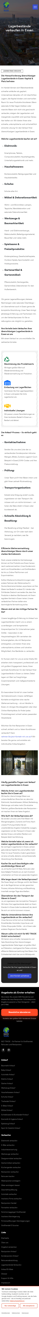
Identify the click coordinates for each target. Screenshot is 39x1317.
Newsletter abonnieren (19, 1012)
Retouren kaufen (7, 1176)
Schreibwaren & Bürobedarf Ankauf (15, 1115)
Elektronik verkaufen (9, 1141)
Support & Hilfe (7, 1278)
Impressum (25, 1313)
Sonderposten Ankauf (9, 1256)
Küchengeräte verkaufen (11, 1167)
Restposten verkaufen (10, 1172)
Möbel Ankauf (6, 1110)
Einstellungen (6, 1313)
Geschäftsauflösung (9, 1190)
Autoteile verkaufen (9, 1194)
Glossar (4, 1274)
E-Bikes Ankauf (7, 1106)
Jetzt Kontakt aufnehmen (19, 976)
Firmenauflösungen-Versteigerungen (15, 1221)
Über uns (4, 1243)
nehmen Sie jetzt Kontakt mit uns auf (16, 737)
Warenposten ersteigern (10, 1181)
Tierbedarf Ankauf (8, 1101)
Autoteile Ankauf (7, 1075)
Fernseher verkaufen (9, 1208)
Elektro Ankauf (7, 1079)
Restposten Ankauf (8, 1252)
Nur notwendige (10, 1306)
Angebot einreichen (9, 1247)
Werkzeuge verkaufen (10, 1154)
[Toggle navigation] (35, 7)
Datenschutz (16, 1313)
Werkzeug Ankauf (8, 1088)
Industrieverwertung (9, 1150)
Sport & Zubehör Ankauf (10, 1128)
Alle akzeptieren (28, 1306)
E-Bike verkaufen (7, 1145)
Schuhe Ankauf (7, 1097)
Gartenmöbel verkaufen (10, 1163)
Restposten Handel (8, 1203)
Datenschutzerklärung (17, 1301)
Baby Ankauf (6, 1070)
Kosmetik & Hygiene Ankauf (12, 1119)
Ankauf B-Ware (7, 1269)
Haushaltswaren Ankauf (10, 1092)
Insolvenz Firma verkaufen (11, 1199)
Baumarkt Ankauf (8, 1066)
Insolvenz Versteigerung (10, 1217)
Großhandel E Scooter (10, 1225)
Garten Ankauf (7, 1083)
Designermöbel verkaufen (11, 1159)
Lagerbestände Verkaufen (11, 1265)
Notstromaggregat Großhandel (13, 1212)
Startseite (5, 1238)
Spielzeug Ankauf (8, 1124)
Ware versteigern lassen (10, 1185)
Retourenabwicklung (9, 1260)
